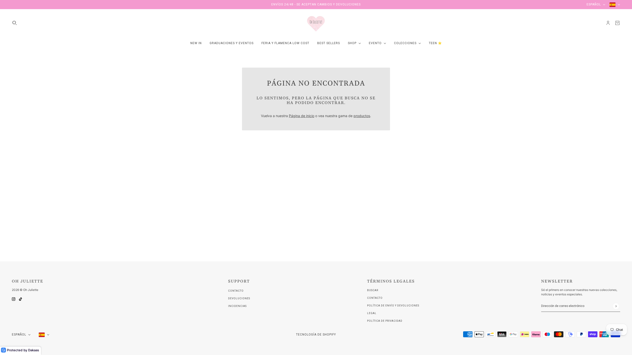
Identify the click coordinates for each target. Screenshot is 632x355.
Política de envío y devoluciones (393, 305)
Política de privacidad (384, 321)
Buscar (372, 290)
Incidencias (237, 306)
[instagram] (13, 298)
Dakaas (33, 350)
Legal (371, 313)
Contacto (236, 290)
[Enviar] (615, 306)
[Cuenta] (608, 23)
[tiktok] (20, 298)
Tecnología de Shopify (316, 334)
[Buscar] (14, 23)
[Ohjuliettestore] (316, 23)
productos (362, 116)
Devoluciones (239, 298)
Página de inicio (301, 116)
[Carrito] (617, 23)
